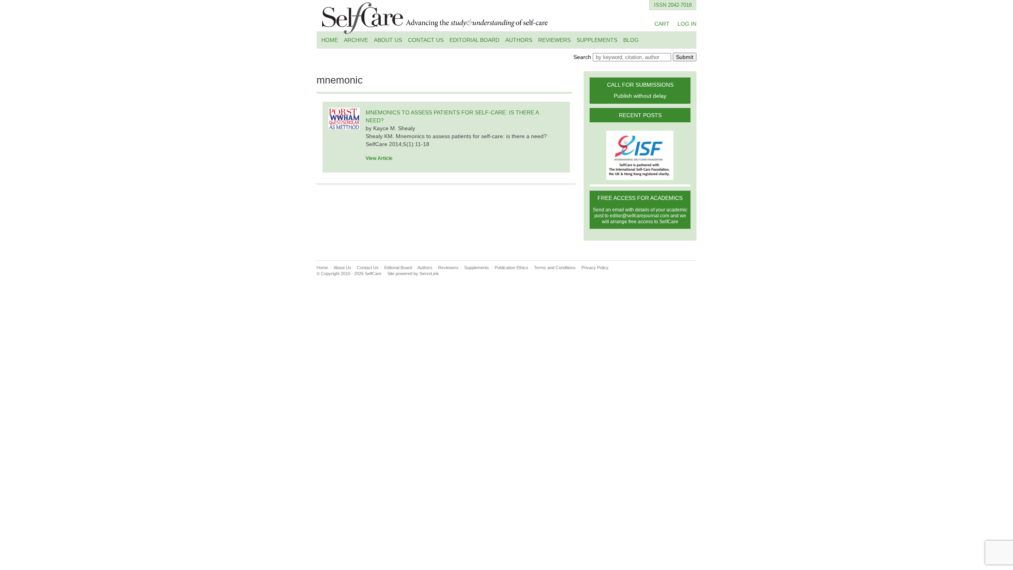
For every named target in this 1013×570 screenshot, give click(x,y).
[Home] (435, 29)
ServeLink (429, 273)
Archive (356, 40)
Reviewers (554, 40)
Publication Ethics (511, 267)
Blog (631, 40)
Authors (518, 40)
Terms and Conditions (555, 267)
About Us (388, 40)
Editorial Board (474, 40)
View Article (379, 158)
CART (662, 24)
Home (329, 40)
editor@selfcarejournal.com (639, 215)
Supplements (597, 40)
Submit (684, 57)
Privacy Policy (595, 267)
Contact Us (426, 40)
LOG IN (686, 24)
